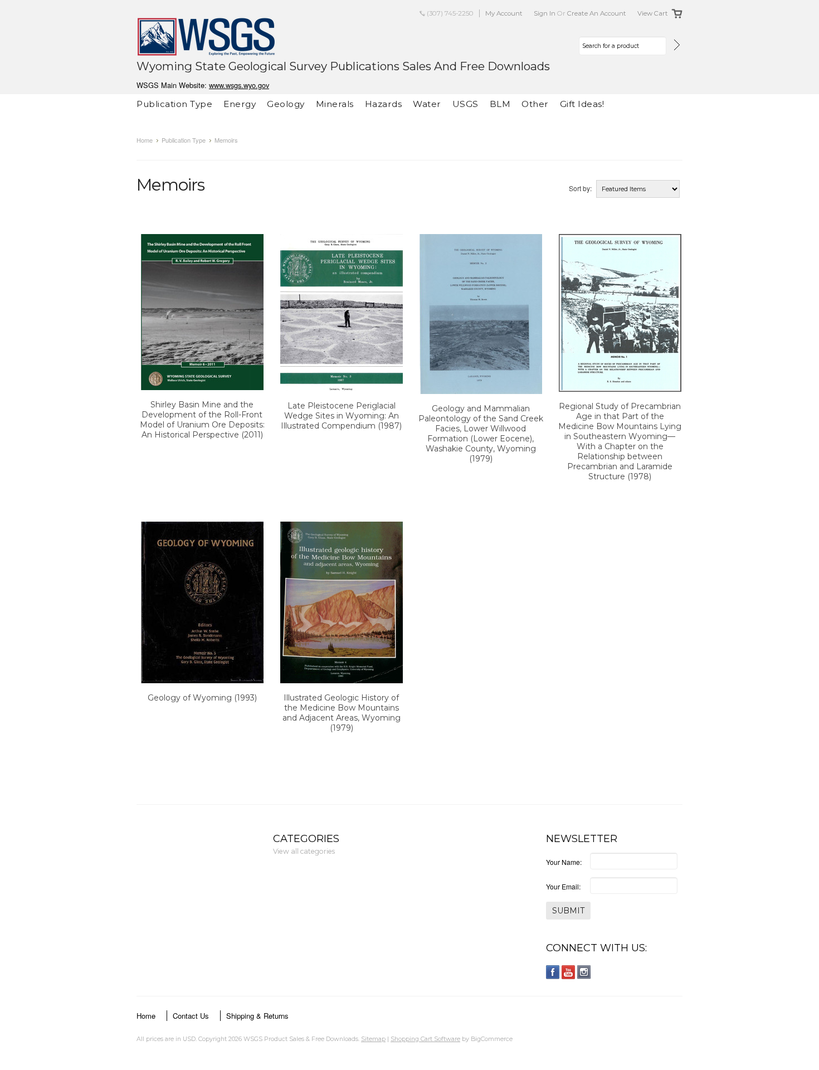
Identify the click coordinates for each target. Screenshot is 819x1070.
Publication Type (174, 104)
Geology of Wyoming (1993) (202, 698)
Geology (286, 104)
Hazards (383, 104)
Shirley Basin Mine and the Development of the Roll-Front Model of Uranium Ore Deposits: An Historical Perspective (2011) (202, 420)
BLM (500, 104)
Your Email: (563, 886)
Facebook (553, 972)
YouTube (569, 972)
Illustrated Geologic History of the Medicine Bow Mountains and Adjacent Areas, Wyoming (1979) (341, 713)
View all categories (304, 851)
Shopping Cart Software (425, 1039)
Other (535, 104)
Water (427, 104)
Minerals (335, 104)
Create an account (596, 13)
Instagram (584, 972)
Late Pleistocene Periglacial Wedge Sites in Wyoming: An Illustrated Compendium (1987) (341, 416)
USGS (465, 104)
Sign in (544, 13)
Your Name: (564, 862)
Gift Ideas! (582, 104)
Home (144, 139)
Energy (239, 104)
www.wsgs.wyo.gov (239, 85)
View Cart (652, 13)
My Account (504, 13)
